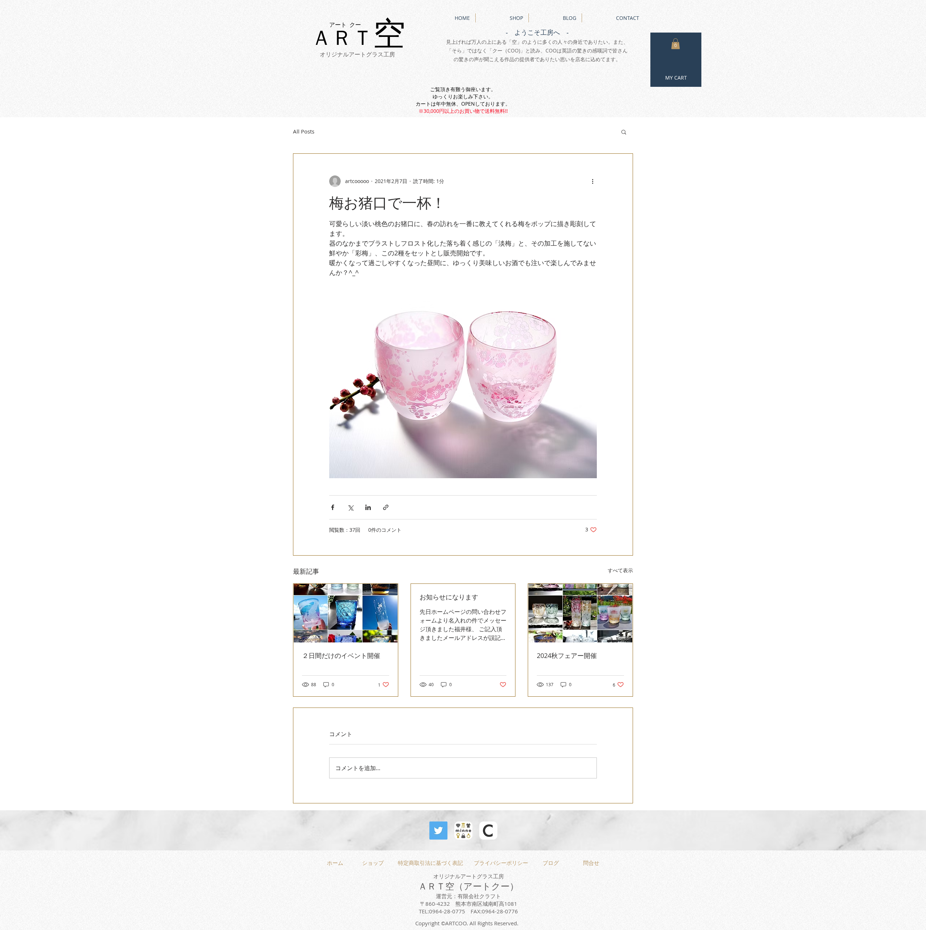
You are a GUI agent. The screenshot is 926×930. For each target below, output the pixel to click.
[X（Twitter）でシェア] (350, 507)
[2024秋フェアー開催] (580, 613)
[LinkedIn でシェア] (368, 507)
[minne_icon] (463, 830)
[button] (675, 43)
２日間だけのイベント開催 (341, 655)
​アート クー (345, 25)
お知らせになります (449, 597)
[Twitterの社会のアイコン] (438, 830)
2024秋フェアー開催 (567, 655)
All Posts (303, 131)
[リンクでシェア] (385, 507)
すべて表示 (620, 570)
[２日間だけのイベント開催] (345, 613)
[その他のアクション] (592, 181)
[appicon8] (488, 830)
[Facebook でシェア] (332, 507)
